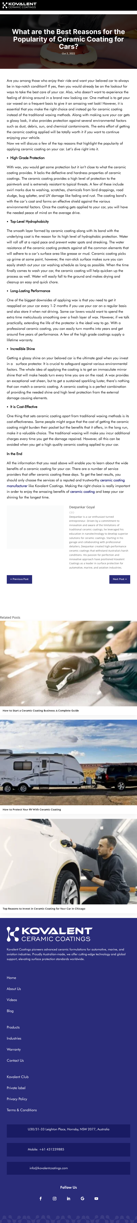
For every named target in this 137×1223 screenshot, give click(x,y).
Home (11, 978)
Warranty (14, 1049)
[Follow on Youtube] (96, 1198)
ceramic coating (82, 491)
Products (13, 1027)
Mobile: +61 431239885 (46, 1149)
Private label (16, 1088)
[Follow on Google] (82, 1198)
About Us (14, 989)
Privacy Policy (17, 1099)
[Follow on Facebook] (40, 1198)
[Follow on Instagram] (54, 1198)
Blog (10, 1011)
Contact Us (15, 1060)
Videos (12, 1000)
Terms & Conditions (22, 1110)
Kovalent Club (18, 1077)
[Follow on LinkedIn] (68, 1198)
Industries (14, 1038)
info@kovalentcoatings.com (49, 1168)
